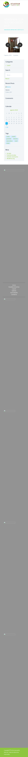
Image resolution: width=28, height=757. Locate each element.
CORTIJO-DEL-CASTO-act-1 (7, 44)
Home (5, 28)
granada (8, 138)
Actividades (14, 292)
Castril (8, 65)
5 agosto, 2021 (8, 55)
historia (15, 138)
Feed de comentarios (12, 157)
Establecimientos (14, 287)
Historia (7, 90)
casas (7, 136)
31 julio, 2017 (8, 92)
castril (13, 136)
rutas (7, 143)
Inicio (14, 285)
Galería (14, 291)
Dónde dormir (13, 28)
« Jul (6, 127)
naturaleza (9, 141)
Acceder (9, 153)
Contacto (14, 294)
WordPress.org (11, 158)
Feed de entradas (11, 155)
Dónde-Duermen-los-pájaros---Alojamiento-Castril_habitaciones (21, 44)
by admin (16, 55)
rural (16, 141)
